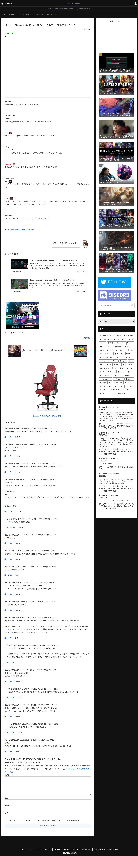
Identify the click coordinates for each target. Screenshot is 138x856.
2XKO (77, 4)
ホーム (50, 9)
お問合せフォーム (73, 769)
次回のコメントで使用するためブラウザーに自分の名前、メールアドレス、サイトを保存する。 (44, 821)
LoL (60, 4)
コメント (9, 775)
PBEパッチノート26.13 (64, 9)
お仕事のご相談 (112, 849)
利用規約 (57, 849)
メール (7, 805)
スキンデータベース (82, 9)
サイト (7, 813)
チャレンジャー (28, 333)
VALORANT (68, 4)
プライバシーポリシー (43, 849)
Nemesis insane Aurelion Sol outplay (22, 229)
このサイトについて (27, 849)
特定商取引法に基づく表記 (71, 849)
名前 (6, 798)
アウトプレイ (16, 333)
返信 (18, 437)
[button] (132, 305)
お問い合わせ (86, 849)
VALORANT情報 (99, 849)
